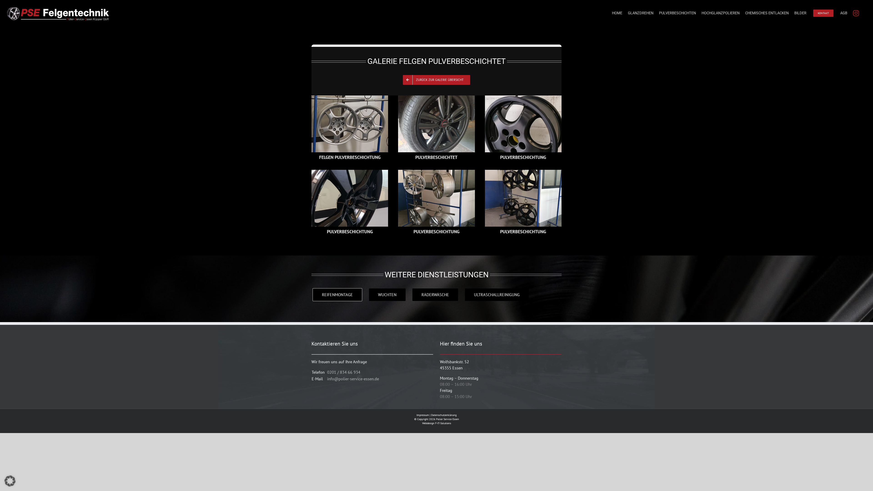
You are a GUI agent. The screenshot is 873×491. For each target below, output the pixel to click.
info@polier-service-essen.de (353, 378)
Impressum (422, 415)
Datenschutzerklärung (444, 415)
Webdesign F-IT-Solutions (436, 423)
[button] (10, 481)
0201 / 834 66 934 (343, 372)
